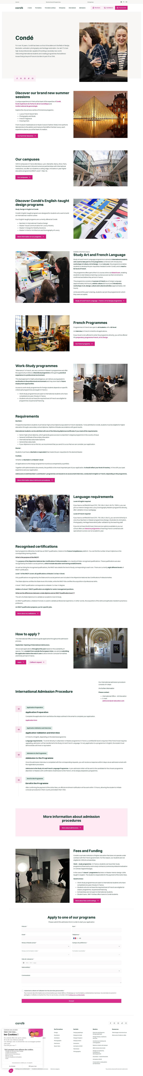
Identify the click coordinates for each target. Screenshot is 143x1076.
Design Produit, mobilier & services (99, 1037)
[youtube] (32, 78)
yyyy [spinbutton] (34, 963)
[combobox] (46, 946)
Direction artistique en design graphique (98, 1033)
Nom (73, 926)
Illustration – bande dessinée (100, 1056)
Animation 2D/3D (77, 1046)
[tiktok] (28, 78)
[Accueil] (19, 8)
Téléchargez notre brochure (119, 1032)
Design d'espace (77, 1038)
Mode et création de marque (100, 1045)
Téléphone (75, 934)
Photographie (57, 1040)
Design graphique (78, 1032)
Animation (57, 1038)
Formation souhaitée (78, 951)
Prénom (24, 926)
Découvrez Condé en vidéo (119, 1035)
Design (56, 1032)
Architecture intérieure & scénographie (99, 1041)
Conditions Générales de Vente (40, 1069)
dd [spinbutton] (31, 963)
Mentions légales (55, 1069)
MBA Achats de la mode (99, 1048)
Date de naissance (27, 959)
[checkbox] (22, 990)
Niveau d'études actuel (29, 943)
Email (23, 934)
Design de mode (77, 1035)
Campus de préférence (79, 943)
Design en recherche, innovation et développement (98, 1052)
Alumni (17, 2)
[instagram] (20, 78)
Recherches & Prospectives (53, 2)
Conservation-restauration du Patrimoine (100, 1062)
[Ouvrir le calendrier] (23, 962)
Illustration (57, 1035)
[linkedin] (24, 78)
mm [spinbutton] (27, 963)
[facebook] (17, 78)
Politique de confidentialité (76, 995)
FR (123, 2)
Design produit (77, 1040)
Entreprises (91, 2)
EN (126, 2)
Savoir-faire (57, 1046)
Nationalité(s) (26, 967)
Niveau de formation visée (30, 951)
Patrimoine (57, 1043)
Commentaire (26, 975)
